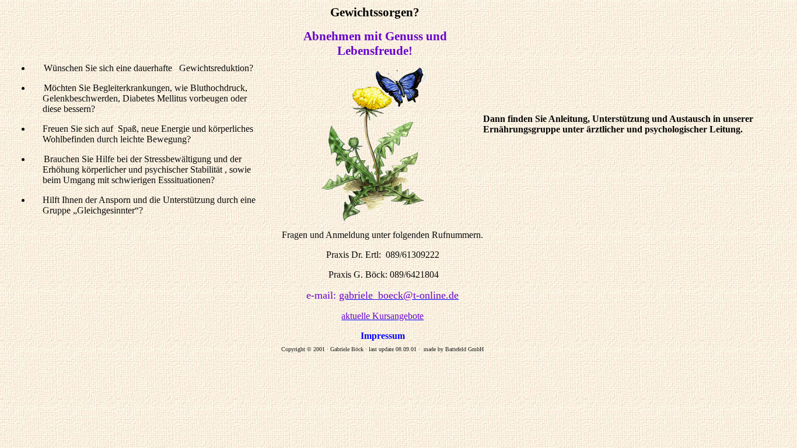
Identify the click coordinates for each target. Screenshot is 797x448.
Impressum (383, 336)
